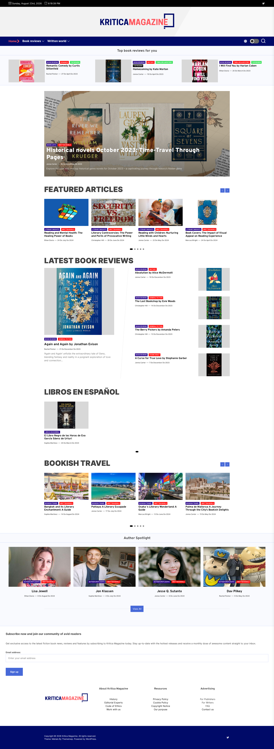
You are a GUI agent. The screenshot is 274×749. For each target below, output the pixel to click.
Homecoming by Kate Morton (150, 69)
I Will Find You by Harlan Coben (238, 66)
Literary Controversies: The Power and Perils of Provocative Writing (112, 234)
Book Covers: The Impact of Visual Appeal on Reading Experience (206, 234)
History (113, 699)
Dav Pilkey (234, 591)
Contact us (208, 709)
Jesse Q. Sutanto (169, 591)
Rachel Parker (52, 74)
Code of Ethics (113, 706)
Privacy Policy (160, 699)
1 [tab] (131, 249)
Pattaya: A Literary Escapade (108, 507)
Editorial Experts (113, 702)
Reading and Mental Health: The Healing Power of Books (63, 234)
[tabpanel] (66, 221)
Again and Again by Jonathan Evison (71, 344)
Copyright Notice (160, 706)
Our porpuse (160, 709)
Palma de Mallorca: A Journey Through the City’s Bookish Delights (207, 508)
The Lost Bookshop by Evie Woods (155, 301)
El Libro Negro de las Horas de (62, 435)
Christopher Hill (97, 240)
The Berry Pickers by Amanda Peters (157, 329)
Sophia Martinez (51, 443)
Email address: (13, 652)
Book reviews (31, 41)
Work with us (113, 709)
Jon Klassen (104, 591)
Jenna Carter (138, 74)
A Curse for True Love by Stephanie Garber (161, 358)
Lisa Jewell (40, 591)
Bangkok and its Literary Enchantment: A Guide (59, 508)
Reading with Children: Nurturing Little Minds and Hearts (158, 234)
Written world (56, 41)
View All (137, 608)
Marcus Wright (192, 240)
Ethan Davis (224, 71)
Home (13, 41)
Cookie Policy (160, 702)
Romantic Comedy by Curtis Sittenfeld (63, 67)
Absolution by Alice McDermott (154, 273)
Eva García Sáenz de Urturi (64, 437)
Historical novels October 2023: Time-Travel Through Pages (123, 154)
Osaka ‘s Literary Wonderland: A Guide (157, 508)
